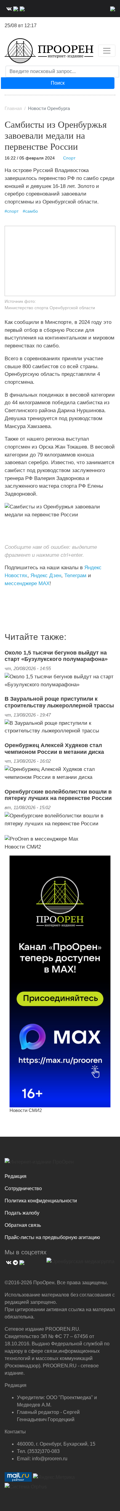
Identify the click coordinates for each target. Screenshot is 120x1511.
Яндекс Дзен (45, 575)
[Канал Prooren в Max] (60, 981)
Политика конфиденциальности (41, 1200)
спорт (12, 211)
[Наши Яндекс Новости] (11, 596)
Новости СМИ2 (23, 847)
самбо (31, 211)
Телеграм (75, 575)
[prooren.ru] (60, 1164)
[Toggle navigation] (106, 51)
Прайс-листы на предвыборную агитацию (52, 1237)
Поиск (58, 83)
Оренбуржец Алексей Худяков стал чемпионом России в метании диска (54, 748)
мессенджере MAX (27, 583)
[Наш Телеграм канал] (16, 596)
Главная (13, 108)
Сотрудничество (23, 1188)
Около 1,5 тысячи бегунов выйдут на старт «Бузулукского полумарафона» (56, 656)
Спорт (69, 158)
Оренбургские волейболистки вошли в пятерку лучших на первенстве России (58, 795)
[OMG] (80, 1264)
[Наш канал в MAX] (21, 8)
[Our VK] (8, 8)
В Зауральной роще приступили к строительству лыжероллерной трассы (59, 702)
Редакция (15, 1176)
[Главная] (49, 51)
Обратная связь (23, 1225)
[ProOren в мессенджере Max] (41, 838)
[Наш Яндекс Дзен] (7, 596)
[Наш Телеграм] (15, 8)
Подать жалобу (22, 1213)
